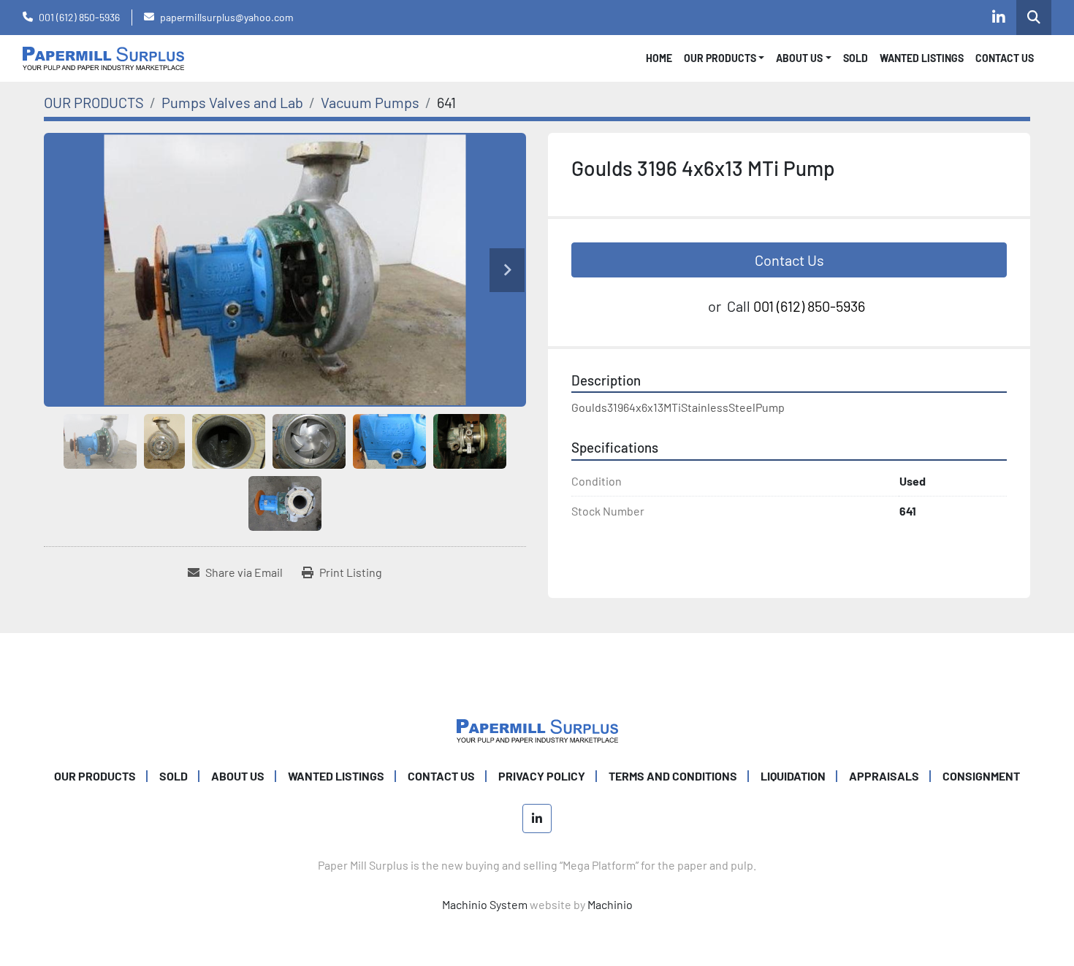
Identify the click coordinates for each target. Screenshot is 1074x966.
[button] (724, 58)
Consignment (981, 776)
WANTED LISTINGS (922, 58)
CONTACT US (1004, 58)
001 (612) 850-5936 (79, 17)
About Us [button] (799, 58)
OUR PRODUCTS (720, 58)
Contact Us (789, 260)
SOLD (855, 58)
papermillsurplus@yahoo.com (227, 17)
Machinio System (485, 904)
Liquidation (793, 776)
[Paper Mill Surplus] (537, 729)
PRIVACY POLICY (541, 776)
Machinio (610, 904)
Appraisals (884, 776)
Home (659, 58)
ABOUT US (237, 776)
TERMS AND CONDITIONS (673, 776)
